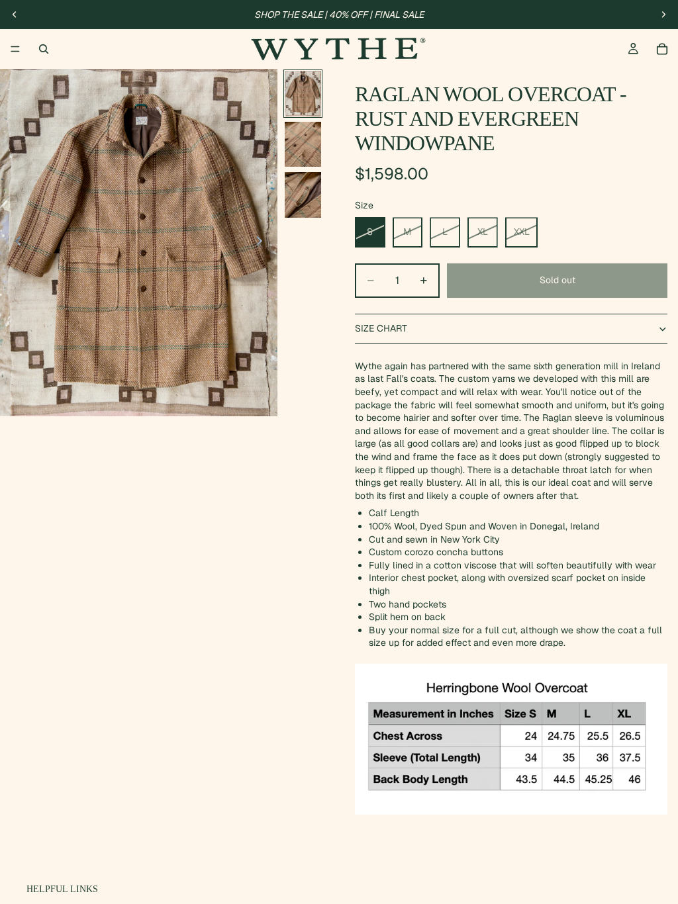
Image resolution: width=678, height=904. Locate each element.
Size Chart (381, 328)
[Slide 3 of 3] (303, 195)
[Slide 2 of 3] (303, 144)
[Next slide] (663, 14)
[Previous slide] (14, 14)
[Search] (43, 49)
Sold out (557, 280)
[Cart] (662, 49)
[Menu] (15, 49)
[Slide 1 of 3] (303, 93)
